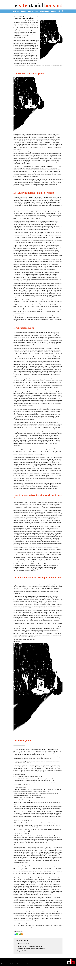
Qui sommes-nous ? (6, 963)
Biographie (44, 11)
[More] (22, 934)
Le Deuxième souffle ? (23, 943)
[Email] (20, 934)
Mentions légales (21, 963)
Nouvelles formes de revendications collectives (30, 946)
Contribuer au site (31, 963)
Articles (16, 11)
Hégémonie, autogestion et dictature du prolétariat (31, 948)
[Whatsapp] (17, 934)
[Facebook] (15, 934)
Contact (14, 963)
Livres (23, 11)
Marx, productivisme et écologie (26, 951)
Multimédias (33, 11)
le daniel (38, 5)
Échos (53, 11)
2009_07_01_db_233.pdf (19, 745)
